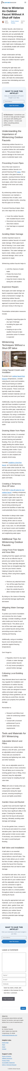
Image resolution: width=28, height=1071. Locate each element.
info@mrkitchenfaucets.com (9, 1035)
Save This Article (14, 105)
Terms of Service (6, 1056)
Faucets (13, 21)
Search (23, 1008)
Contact (4, 1049)
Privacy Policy (6, 1060)
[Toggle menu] (25, 2)
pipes (19, 172)
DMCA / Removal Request (9, 1065)
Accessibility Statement (8, 1062)
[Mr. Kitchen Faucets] (8, 2)
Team (3, 1044)
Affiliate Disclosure (7, 1058)
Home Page (5, 1042)
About (3, 1047)
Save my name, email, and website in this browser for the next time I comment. (13, 990)
